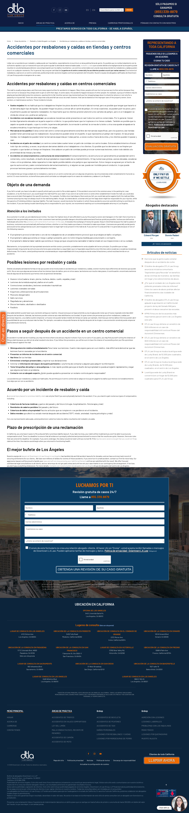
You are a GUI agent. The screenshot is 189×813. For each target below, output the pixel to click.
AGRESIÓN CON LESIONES (153, 717)
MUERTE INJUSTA (149, 738)
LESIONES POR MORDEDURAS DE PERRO (114, 738)
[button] (166, 785)
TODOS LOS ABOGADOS (163, 244)
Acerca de (70, 23)
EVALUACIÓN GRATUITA (161, 146)
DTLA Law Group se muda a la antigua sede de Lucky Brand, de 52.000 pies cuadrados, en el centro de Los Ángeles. (163, 354)
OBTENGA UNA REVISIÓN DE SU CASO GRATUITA (94, 569)
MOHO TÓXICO (147, 730)
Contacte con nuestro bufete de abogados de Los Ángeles (71, 466)
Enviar (129, 10)
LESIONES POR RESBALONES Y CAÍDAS (114, 734)
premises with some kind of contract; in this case (45, 222)
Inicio (21, 23)
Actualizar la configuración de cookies (94, 764)
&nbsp (100, 711)
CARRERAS (12, 725)
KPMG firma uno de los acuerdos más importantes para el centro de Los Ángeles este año (163, 316)
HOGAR (10, 717)
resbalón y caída (87, 65)
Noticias (90, 760)
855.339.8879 (100, 497)
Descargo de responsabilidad (124, 760)
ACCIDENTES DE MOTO (61, 741)
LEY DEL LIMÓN (58, 725)
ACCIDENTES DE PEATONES (109, 721)
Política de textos (103, 760)
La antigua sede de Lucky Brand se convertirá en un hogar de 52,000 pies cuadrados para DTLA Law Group (161, 375)
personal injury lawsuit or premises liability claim (26, 396)
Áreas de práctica (45, 23)
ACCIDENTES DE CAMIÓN (62, 737)
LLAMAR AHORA (162, 760)
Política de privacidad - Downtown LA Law (126, 550)
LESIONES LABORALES (152, 721)
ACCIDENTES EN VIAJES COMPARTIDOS (69, 721)
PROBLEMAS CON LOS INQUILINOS (156, 725)
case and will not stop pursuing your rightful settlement (65, 461)
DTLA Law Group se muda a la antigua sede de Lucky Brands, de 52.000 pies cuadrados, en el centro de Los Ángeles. (163, 365)
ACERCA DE (12, 721)
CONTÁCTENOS (13, 730)
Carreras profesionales (120, 23)
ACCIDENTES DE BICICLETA (109, 717)
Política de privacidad (75, 760)
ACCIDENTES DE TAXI (106, 725)
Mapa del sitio (58, 760)
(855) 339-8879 (166, 69)
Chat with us (164, 808)
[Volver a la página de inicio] (15, 10)
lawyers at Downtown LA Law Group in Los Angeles (41, 456)
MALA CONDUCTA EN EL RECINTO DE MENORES (68, 731)
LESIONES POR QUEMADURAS (154, 734)
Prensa (92, 23)
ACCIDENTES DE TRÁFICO (63, 717)
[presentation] (94, 559)
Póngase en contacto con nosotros (158, 23)
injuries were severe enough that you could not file (115, 439)
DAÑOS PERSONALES (106, 730)
